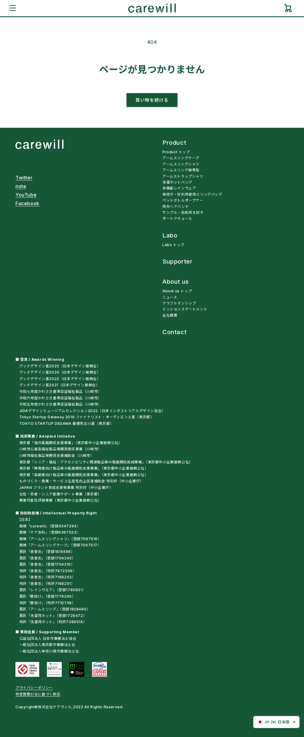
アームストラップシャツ (182, 176)
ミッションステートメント (184, 309)
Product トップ (176, 152)
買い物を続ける (152, 100)
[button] (12, 8)
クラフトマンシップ (179, 303)
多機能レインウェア (179, 188)
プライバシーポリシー (34, 687)
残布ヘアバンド (175, 206)
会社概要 (169, 315)
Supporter (177, 262)
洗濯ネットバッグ (177, 182)
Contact (174, 332)
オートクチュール (177, 218)
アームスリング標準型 (181, 170)
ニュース (169, 297)
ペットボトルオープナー (182, 200)
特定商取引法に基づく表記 (37, 694)
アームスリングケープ (180, 158)
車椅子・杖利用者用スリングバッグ (192, 194)
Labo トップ (173, 245)
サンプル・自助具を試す (183, 212)
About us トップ (177, 291)
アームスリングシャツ (181, 164)
